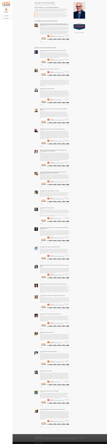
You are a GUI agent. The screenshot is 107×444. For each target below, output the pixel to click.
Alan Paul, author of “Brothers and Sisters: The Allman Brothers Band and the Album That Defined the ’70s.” (54, 228)
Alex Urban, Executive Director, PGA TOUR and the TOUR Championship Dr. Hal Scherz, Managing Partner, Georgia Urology (53, 150)
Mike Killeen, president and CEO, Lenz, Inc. (47, 332)
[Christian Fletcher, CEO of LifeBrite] (36, 372)
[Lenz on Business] (6, 7)
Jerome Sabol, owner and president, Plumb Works (48, 351)
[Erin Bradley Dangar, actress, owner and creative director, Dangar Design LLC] (36, 285)
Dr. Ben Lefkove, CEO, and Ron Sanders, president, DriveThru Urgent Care (52, 295)
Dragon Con (49, 192)
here (53, 235)
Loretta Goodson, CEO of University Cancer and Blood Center (50, 313)
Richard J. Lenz (38, 14)
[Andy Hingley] (36, 130)
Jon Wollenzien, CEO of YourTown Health (47, 207)
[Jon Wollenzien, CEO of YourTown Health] (36, 209)
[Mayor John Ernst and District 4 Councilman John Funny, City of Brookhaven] (36, 52)
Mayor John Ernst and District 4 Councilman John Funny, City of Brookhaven (53, 50)
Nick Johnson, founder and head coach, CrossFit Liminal (49, 68)
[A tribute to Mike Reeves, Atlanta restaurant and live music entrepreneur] (36, 411)
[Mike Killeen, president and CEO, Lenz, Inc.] (36, 334)
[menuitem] (6, 16)
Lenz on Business (41, 66)
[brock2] (36, 392)
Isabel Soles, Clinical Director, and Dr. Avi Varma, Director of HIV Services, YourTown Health (54, 266)
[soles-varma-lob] (36, 266)
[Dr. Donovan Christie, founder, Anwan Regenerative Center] (36, 248)
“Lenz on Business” (68, 438)
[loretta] (36, 315)
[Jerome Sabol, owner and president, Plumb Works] (36, 353)
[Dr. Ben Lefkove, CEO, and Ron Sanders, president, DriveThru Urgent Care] (36, 297)
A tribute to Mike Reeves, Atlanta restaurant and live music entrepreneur (52, 409)
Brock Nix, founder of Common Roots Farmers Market (49, 390)
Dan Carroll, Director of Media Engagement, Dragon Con (49, 190)
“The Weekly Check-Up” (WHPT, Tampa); (49, 438)
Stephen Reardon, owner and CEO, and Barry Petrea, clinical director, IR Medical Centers (53, 109)
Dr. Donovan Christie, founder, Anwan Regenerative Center (50, 246)
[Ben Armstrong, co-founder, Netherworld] (36, 90)
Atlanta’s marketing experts (47, 4)
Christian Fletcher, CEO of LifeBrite (46, 370)
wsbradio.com (56, 7)
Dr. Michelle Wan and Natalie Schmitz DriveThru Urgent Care (49, 188)
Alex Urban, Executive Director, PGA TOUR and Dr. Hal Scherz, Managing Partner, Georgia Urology (53, 147)
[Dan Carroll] (36, 192)
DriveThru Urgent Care (50, 175)
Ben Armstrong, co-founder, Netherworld (47, 88)
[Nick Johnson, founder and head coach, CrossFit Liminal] (36, 70)
